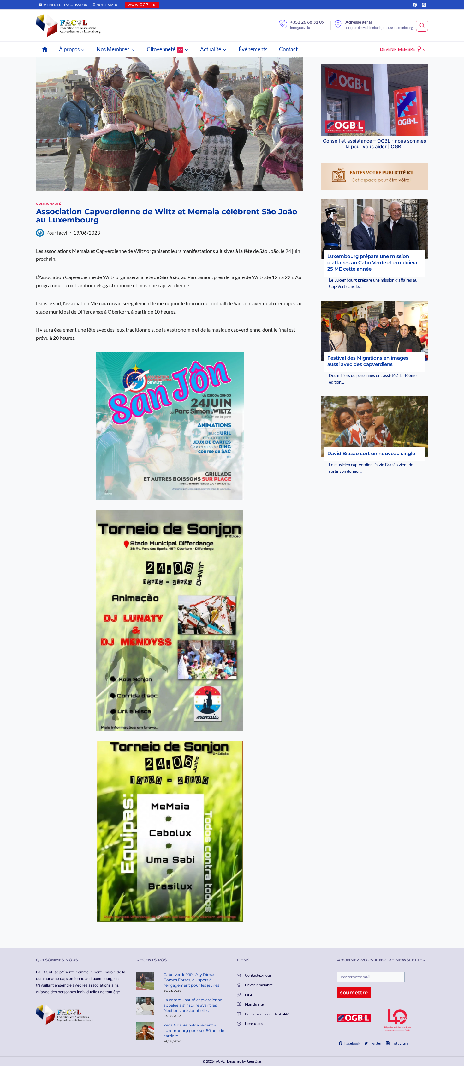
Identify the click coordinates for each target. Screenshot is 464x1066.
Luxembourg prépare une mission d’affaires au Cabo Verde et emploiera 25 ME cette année (372, 262)
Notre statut (108, 5)
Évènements (253, 49)
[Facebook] (415, 5)
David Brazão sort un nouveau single (371, 453)
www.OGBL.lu (142, 5)
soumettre (354, 993)
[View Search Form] (422, 26)
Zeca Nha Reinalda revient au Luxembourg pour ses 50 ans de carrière (194, 1030)
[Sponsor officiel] (354, 1018)
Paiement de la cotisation (65, 5)
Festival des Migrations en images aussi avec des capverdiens (367, 361)
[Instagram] (424, 5)
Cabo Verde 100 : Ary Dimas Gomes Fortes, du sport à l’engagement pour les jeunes (191, 980)
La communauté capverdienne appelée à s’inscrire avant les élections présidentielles (193, 1005)
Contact (288, 49)
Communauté (48, 203)
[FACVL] (68, 25)
